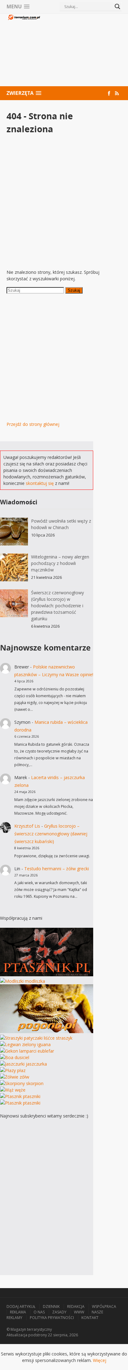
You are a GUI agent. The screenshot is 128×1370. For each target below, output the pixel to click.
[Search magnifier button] (117, 6)
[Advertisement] (81, 51)
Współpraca (104, 1306)
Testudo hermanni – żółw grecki (56, 869)
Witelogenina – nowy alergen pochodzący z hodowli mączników (60, 563)
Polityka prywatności (52, 1317)
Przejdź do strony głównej (33, 424)
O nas (39, 1312)
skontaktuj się (40, 483)
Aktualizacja (17, 1335)
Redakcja (76, 1306)
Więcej (99, 1360)
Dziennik (51, 1306)
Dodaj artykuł (21, 1306)
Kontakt (89, 1317)
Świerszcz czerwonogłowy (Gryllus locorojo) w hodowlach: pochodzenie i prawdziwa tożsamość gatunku (57, 605)
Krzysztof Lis (27, 826)
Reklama (18, 1312)
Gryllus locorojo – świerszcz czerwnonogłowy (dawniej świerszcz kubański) (50, 833)
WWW (79, 1312)
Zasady (59, 1312)
